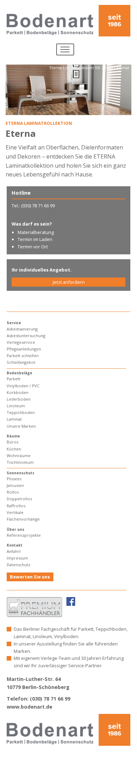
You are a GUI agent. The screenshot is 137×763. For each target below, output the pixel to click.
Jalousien (15, 485)
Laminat (14, 419)
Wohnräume (19, 455)
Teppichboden (21, 412)
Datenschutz (18, 564)
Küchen (14, 448)
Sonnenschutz (20, 472)
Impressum (17, 558)
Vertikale (15, 512)
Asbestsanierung (22, 329)
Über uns (15, 529)
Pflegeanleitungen (24, 349)
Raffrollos (16, 505)
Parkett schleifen (23, 355)
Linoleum (16, 405)
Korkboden (17, 392)
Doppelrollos (19, 498)
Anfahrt (14, 551)
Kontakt (14, 545)
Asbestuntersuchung (26, 335)
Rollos (13, 492)
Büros (12, 441)
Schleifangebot (21, 362)
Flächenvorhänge (23, 519)
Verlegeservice (21, 342)
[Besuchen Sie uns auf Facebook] (70, 601)
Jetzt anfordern (69, 282)
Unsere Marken (21, 426)
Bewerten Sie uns (30, 577)
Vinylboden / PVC (23, 385)
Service (14, 322)
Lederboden (19, 399)
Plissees (14, 478)
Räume (13, 436)
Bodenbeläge (19, 372)
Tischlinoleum (20, 462)
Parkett (13, 378)
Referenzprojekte (24, 535)
